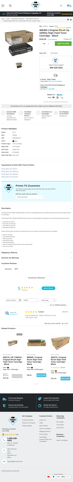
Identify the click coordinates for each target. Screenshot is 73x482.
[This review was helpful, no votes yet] (62, 323)
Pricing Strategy (27, 425)
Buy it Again (60, 422)
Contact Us (42, 420)
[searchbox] (11, 300)
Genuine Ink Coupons (28, 423)
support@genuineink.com (13, 461)
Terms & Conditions (45, 428)
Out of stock (17, 376)
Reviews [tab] (8, 269)
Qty (44, 43)
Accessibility (43, 437)
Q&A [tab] (16, 269)
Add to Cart (41, 375)
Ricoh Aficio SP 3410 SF (9, 177)
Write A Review (48, 288)
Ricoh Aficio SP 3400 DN (9, 171)
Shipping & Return (44, 431)
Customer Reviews (27, 420)
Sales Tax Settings (62, 440)
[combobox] (31, 300)
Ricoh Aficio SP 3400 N (9, 169)
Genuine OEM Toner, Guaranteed (45, 440)
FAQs (41, 423)
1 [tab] (35, 383)
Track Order (60, 425)
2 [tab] (37, 383)
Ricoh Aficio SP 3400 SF (9, 174)
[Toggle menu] (2, 5)
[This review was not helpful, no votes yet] (66, 323)
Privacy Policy (43, 434)
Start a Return (43, 425)
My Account (60, 427)
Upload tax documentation (61, 102)
